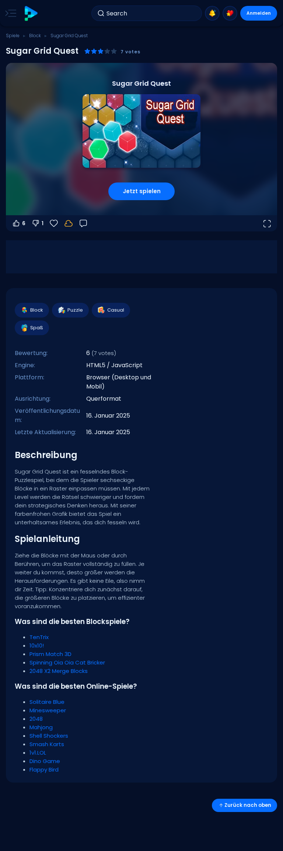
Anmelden (259, 13)
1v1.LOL (37, 752)
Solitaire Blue (46, 702)
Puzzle (75, 309)
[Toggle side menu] (9, 13)
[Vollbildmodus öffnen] (266, 223)
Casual (115, 309)
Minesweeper (47, 710)
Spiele (13, 35)
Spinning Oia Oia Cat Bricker (67, 662)
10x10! (36, 645)
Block (35, 35)
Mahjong (41, 727)
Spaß (36, 327)
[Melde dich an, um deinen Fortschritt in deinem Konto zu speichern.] (68, 223)
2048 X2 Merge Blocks (58, 671)
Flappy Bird (44, 769)
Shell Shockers (48, 736)
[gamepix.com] (30, 13)
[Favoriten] (230, 13)
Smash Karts (46, 744)
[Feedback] (83, 223)
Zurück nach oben (247, 805)
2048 (36, 719)
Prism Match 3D (50, 654)
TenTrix (39, 637)
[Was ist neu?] (212, 13)
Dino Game (44, 761)
